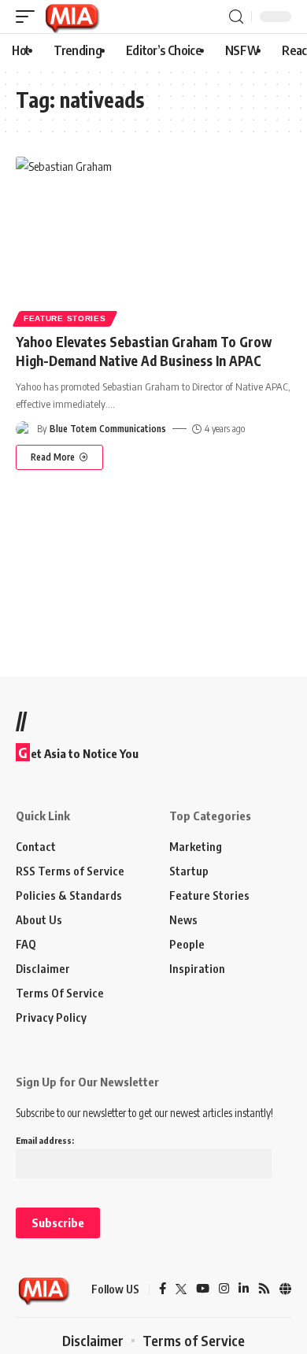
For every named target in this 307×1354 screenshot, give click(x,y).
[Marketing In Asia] (72, 16)
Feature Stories (65, 318)
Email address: (45, 1140)
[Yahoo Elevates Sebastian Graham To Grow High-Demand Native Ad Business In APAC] (153, 239)
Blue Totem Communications (108, 429)
